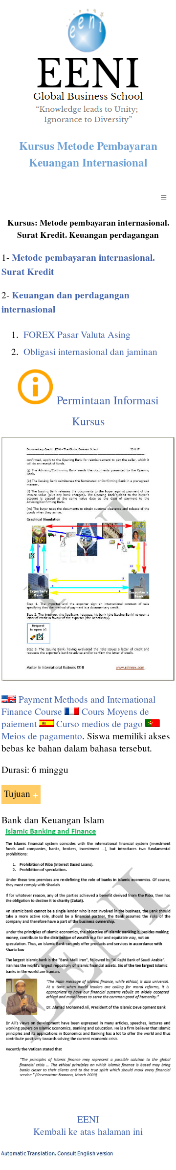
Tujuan (17, 793)
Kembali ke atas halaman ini (88, 1131)
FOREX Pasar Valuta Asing (77, 334)
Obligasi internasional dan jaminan (90, 351)
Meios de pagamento (41, 736)
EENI (88, 1119)
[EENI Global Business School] (88, 127)
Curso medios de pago (99, 723)
